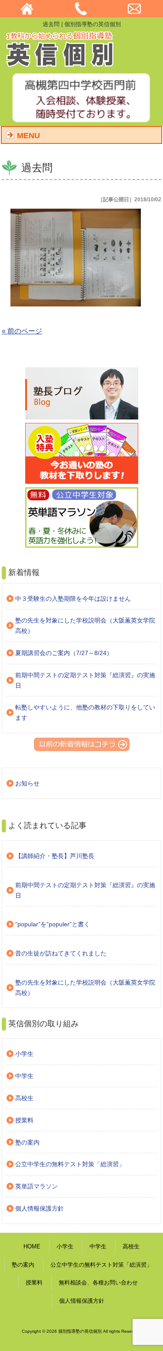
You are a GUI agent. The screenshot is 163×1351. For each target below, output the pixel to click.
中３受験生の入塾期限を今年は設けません (73, 598)
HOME (31, 1246)
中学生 (24, 1075)
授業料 (24, 1120)
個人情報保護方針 (39, 1208)
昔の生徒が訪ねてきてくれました (60, 953)
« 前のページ (22, 331)
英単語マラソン (36, 1186)
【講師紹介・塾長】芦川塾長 (54, 855)
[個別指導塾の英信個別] (60, 64)
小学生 (24, 1053)
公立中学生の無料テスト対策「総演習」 (70, 1164)
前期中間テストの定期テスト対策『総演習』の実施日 (85, 680)
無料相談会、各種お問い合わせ (98, 1282)
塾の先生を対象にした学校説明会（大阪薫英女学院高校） (85, 625)
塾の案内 (27, 1142)
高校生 (24, 1098)
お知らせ (27, 783)
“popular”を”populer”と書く (52, 924)
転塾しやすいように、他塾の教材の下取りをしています (85, 712)
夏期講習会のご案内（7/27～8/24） (64, 652)
